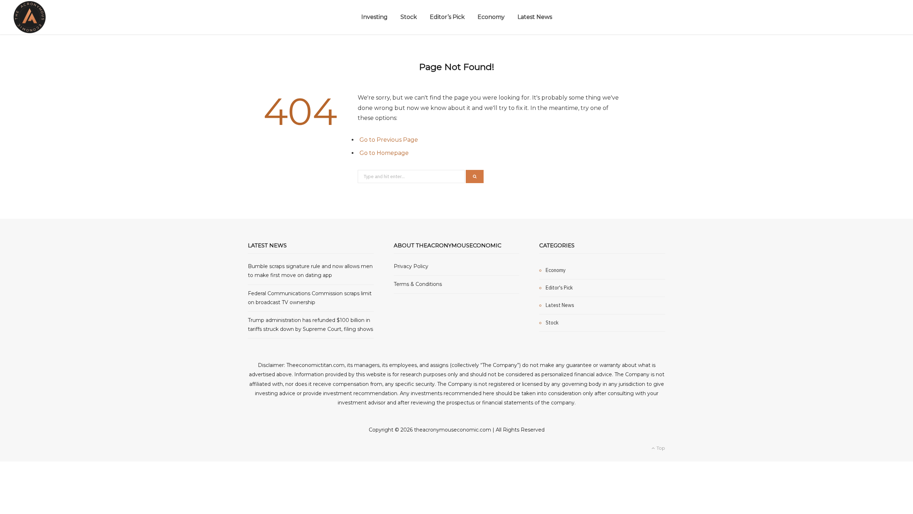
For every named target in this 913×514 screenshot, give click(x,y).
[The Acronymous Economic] (30, 17)
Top (660, 448)
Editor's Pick (559, 287)
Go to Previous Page (388, 139)
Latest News (534, 17)
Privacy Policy (411, 266)
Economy (491, 17)
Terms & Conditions (418, 284)
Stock (409, 17)
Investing (374, 17)
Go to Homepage (384, 153)
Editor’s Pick (447, 17)
